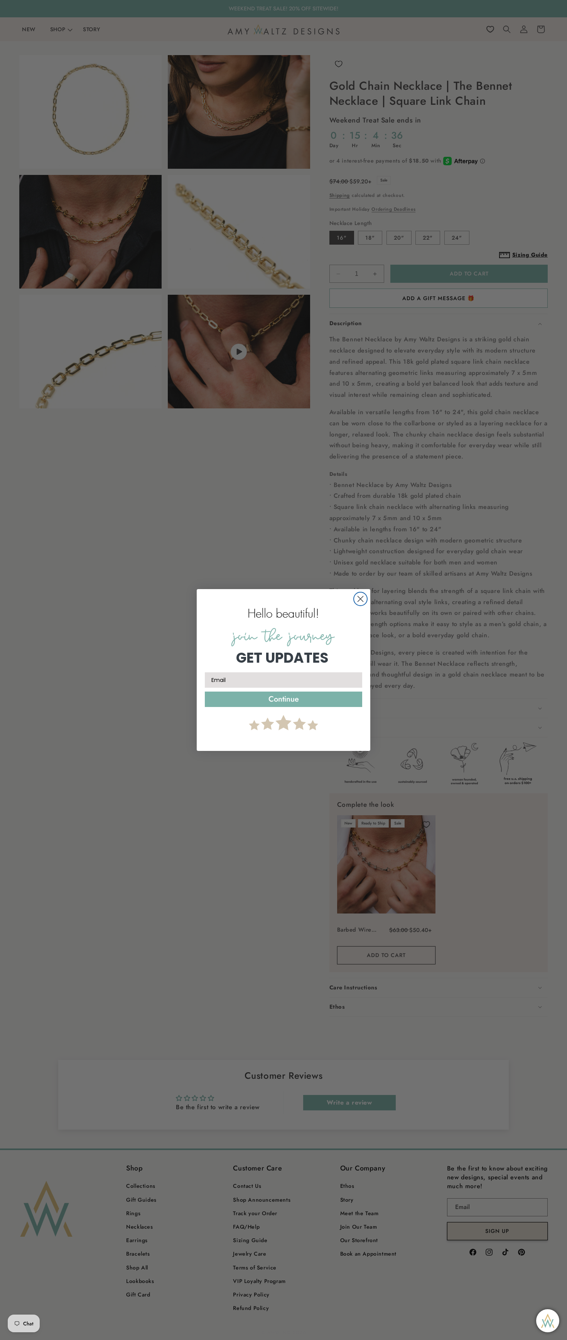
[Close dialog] (360, 599)
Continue (283, 699)
